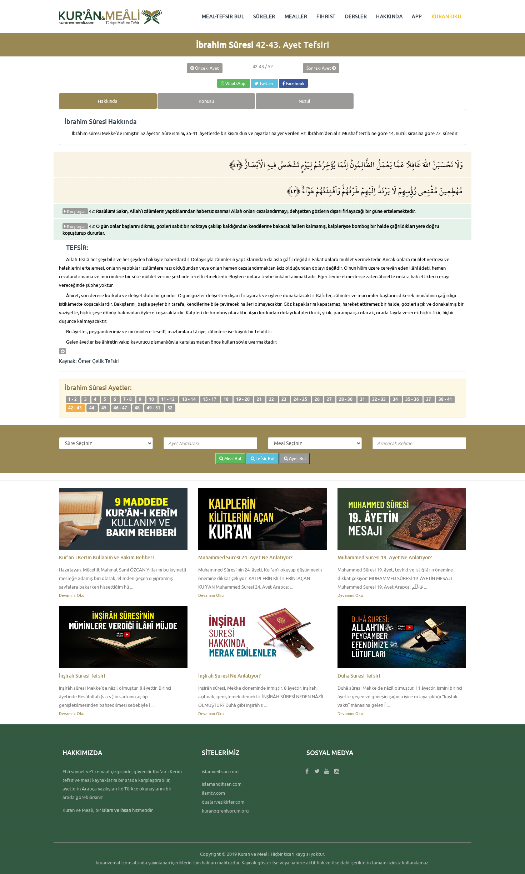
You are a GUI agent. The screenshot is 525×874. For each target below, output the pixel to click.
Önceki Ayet (206, 68)
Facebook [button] (294, 83)
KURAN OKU (446, 16)
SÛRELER (264, 16)
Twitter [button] (266, 83)
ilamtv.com (213, 793)
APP (417, 16)
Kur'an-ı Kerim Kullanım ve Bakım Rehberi (106, 557)
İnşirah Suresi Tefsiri (82, 676)
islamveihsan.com (220, 771)
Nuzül (304, 101)
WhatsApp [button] (235, 83)
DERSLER (356, 16)
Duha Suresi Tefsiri (359, 676)
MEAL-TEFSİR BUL (223, 16)
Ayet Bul (297, 458)
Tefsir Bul (264, 458)
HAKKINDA (389, 16)
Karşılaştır (76, 211)
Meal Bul (232, 458)
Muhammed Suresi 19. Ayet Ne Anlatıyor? (385, 557)
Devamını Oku (71, 595)
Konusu (206, 101)
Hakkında (108, 101)
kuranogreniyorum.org (225, 811)
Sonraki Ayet (319, 68)
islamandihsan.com (221, 784)
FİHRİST (326, 16)
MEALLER (296, 16)
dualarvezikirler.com (223, 802)
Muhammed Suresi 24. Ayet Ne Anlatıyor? (245, 557)
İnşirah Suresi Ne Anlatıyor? (229, 676)
